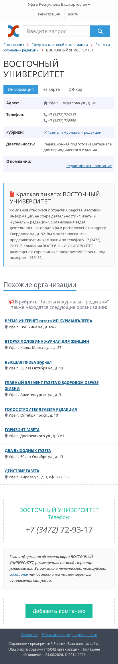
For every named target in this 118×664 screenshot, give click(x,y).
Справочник (13, 44)
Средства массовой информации (60, 44)
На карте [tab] (51, 89)
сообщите (18, 574)
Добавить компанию (59, 610)
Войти (73, 14)
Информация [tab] (21, 89)
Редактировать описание (89, 165)
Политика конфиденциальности (69, 634)
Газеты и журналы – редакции (74, 132)
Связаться (29, 634)
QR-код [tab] (75, 89)
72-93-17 (59, 529)
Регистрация (49, 14)
